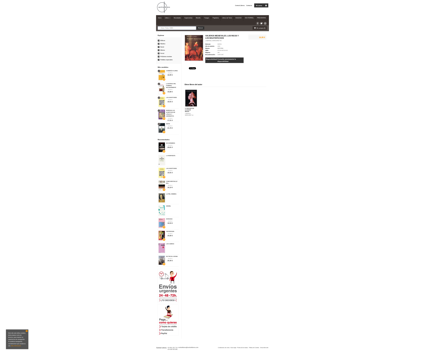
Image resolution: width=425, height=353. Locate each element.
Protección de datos (242, 347)
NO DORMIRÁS (170, 143)
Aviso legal (233, 347)
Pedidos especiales (166, 60)
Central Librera (240, 5)
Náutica (162, 44)
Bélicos (162, 40)
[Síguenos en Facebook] (257, 23)
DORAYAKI (169, 219)
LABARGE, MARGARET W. (213, 40)
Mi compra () (260, 28)
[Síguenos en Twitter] (261, 23)
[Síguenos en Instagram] (265, 23)
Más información (16, 346)
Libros (167, 18)
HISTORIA (220, 48)
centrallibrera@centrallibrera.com (188, 347)
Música (162, 50)
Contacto (249, 5)
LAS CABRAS (170, 243)
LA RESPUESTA (170, 155)
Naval (162, 47)
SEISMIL (168, 206)
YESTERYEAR (170, 231)
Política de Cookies (254, 347)
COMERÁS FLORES (172, 70)
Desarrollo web (264, 347)
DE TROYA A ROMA (172, 256)
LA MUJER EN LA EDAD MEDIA (189, 110)
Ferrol (162, 53)
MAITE (168, 123)
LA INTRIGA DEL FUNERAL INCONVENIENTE (171, 85)
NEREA (219, 44)
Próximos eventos (166, 56)
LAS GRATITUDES (171, 97)
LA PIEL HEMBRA (171, 194)
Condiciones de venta (224, 347)
